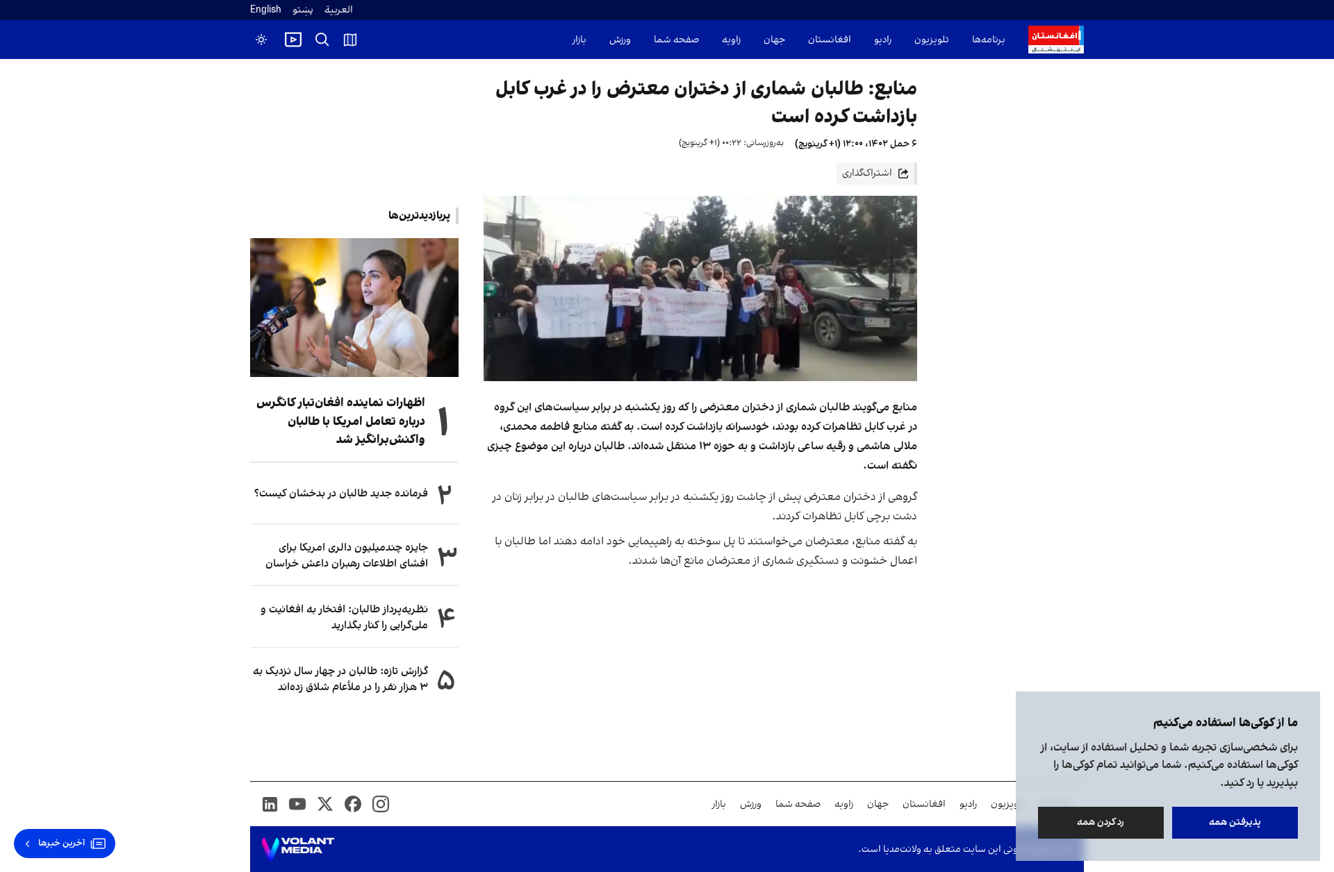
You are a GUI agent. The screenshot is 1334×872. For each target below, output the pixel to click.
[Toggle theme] (261, 39)
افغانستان (829, 40)
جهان (774, 40)
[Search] (322, 40)
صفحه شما (676, 40)
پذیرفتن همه (1235, 822)
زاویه (731, 40)
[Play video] (293, 39)
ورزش (620, 40)
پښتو (303, 10)
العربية (338, 10)
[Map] (350, 40)
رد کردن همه (1101, 822)
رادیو (882, 40)
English (265, 10)
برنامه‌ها (988, 40)
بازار (579, 40)
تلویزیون (931, 40)
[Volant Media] (297, 849)
